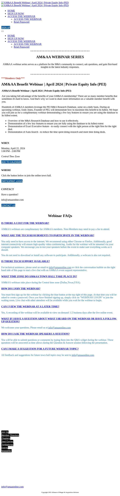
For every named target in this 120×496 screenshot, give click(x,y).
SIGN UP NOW (16, 13)
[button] (5, 27)
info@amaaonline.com (12, 486)
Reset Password (21, 22)
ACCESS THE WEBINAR (21, 16)
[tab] (60, 223)
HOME (11, 10)
